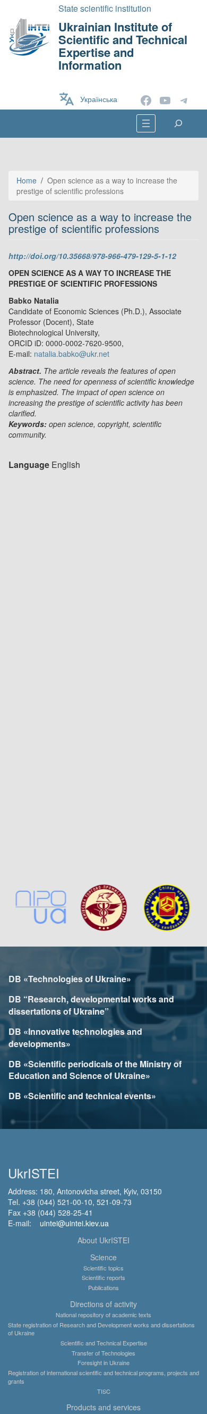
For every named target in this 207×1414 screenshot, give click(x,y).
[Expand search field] (178, 123)
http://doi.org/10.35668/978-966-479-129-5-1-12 (92, 255)
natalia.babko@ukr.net (71, 353)
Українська (98, 99)
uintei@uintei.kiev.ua (74, 1223)
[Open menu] (146, 123)
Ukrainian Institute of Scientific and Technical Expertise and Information (122, 46)
